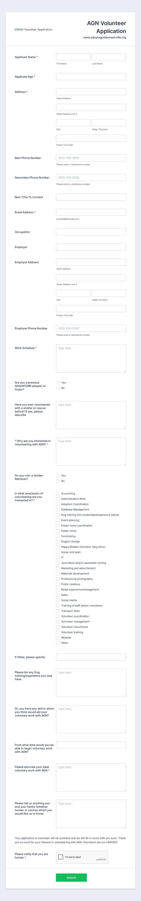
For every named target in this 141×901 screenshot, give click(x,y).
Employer (21, 247)
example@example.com (67, 219)
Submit (71, 877)
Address (21, 91)
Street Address (63, 98)
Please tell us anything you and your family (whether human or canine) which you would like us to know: (33, 808)
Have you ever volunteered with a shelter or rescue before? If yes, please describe (32, 410)
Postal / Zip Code (64, 145)
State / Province (100, 129)
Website (66, 637)
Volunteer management (75, 621)
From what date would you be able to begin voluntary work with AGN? (34, 748)
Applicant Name (26, 57)
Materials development (75, 573)
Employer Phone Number (31, 328)
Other (64, 643)
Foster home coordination (77, 525)
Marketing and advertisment (78, 568)
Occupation (22, 232)
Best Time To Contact (29, 197)
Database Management (75, 509)
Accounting (68, 493)
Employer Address (27, 262)
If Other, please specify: (30, 657)
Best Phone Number (28, 158)
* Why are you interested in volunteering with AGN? (33, 442)
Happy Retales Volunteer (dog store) (83, 546)
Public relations (70, 584)
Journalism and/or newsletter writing (83, 562)
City (58, 129)
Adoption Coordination (75, 504)
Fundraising (68, 536)
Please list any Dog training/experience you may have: (33, 675)
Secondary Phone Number (32, 177)
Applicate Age (25, 76)
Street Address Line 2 (66, 114)
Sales (64, 594)
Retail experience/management (80, 589)
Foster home (69, 530)
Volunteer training (72, 632)
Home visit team (71, 552)
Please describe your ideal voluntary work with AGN (32, 768)
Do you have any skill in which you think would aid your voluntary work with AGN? (34, 712)
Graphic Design (70, 541)
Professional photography (77, 578)
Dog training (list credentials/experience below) (90, 514)
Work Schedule (26, 348)
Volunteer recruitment (74, 626)
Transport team (70, 610)
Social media (69, 600)
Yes (63, 382)
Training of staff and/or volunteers (82, 605)
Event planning (70, 520)
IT (62, 557)
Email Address (25, 212)
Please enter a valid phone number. (73, 164)
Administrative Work (73, 498)
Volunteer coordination (75, 616)
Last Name (97, 63)
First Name (61, 63)
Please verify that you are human (31, 855)
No (63, 388)
